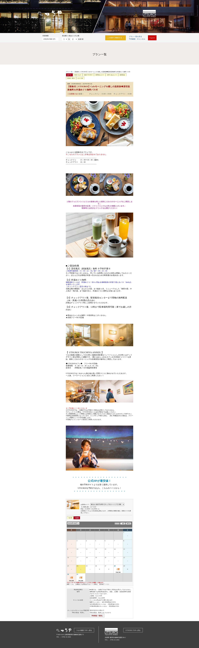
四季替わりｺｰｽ (99, 75)
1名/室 (70, 518)
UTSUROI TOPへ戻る (149, 21)
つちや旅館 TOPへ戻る (50, 21)
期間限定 (122, 75)
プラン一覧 (69, 71)
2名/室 (77, 518)
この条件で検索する (114, 38)
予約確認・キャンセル (137, 39)
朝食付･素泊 (71, 78)
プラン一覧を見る (135, 36)
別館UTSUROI (88, 75)
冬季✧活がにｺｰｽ (112, 75)
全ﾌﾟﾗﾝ (69, 75)
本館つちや (77, 75)
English (152, 38)
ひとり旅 (80, 78)
